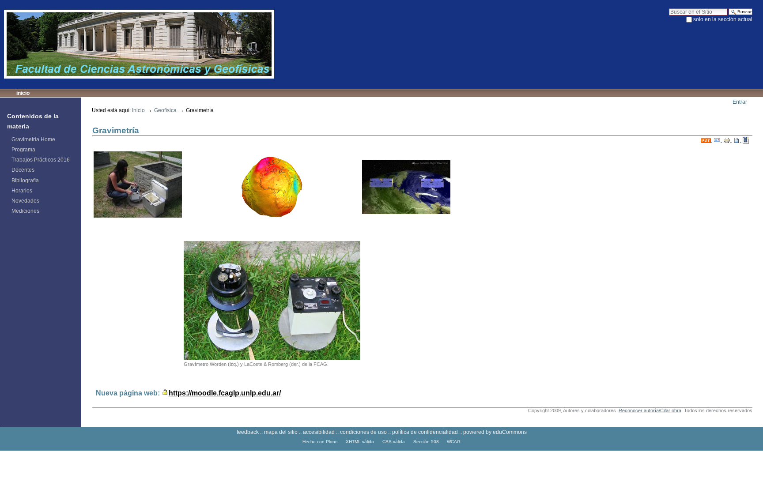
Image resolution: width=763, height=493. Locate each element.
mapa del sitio (281, 432)
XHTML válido (360, 441)
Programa (23, 149)
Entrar (740, 102)
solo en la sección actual (722, 19)
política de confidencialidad (425, 432)
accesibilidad (319, 432)
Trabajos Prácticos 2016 (40, 159)
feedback (248, 432)
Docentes (22, 170)
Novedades (25, 200)
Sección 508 (426, 441)
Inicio (23, 93)
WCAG (454, 441)
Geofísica (165, 110)
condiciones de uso (363, 432)
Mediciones (25, 211)
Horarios (21, 190)
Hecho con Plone (320, 441)
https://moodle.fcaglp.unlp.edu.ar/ (225, 393)
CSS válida (393, 441)
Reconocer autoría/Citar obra (650, 410)
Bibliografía (25, 180)
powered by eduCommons (495, 432)
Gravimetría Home (33, 139)
